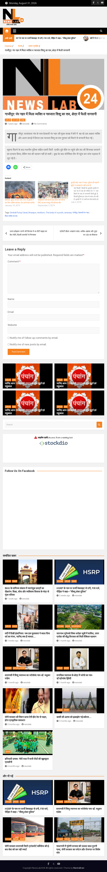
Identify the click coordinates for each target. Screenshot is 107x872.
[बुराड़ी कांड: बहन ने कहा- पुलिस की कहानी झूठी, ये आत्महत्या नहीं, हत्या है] (87, 192)
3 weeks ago (12, 641)
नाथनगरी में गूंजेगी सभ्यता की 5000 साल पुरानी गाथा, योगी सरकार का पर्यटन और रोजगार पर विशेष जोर (78, 849)
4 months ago (13, 766)
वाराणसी (15, 581)
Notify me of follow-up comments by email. (34, 337)
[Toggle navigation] (14, 31)
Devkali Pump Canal (18, 212)
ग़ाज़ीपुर (23, 120)
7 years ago (12, 124)
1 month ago (64, 641)
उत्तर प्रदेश (16, 120)
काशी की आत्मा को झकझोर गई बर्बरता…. (74, 717)
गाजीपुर (74, 212)
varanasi (68, 212)
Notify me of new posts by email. (28, 344)
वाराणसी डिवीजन (76, 626)
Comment (14, 261)
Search (99, 425)
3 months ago (65, 721)
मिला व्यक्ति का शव (11, 216)
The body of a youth (54, 212)
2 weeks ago (64, 595)
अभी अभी (8, 120)
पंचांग (14, 380)
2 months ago (13, 724)
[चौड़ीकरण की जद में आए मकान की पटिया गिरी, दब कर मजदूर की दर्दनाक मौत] (53, 189)
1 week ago (12, 599)
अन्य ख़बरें (60, 581)
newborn (41, 212)
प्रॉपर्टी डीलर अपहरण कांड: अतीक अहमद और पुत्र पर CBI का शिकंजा (78, 233)
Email (11, 311)
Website (12, 324)
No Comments (40, 124)
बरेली (81, 839)
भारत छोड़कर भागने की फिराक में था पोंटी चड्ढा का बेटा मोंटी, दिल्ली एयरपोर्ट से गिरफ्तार (28, 233)
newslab (25, 124)
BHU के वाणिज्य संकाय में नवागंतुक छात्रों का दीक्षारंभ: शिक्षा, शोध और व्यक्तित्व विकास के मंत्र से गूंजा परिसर (27, 591)
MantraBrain (78, 868)
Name (11, 299)
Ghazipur (32, 212)
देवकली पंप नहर (83, 212)
